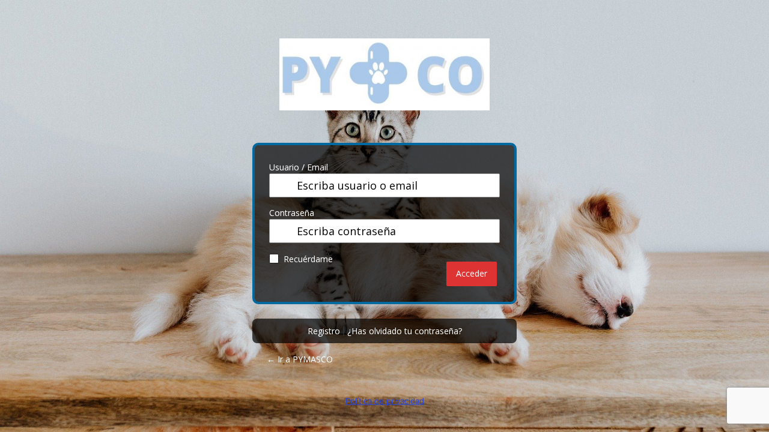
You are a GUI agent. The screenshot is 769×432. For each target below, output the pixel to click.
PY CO (384, 83)
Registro (324, 331)
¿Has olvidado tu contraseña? (404, 331)
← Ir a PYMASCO (300, 359)
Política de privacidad (384, 401)
